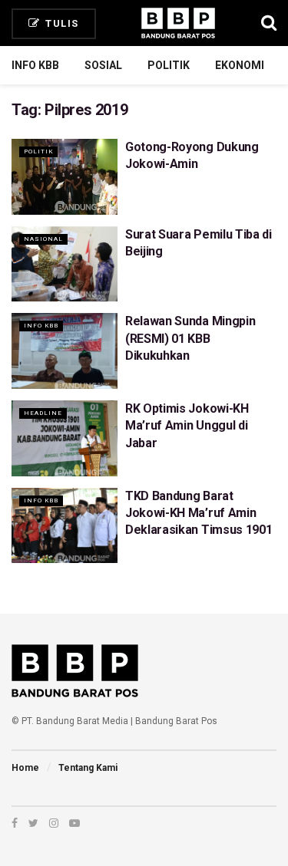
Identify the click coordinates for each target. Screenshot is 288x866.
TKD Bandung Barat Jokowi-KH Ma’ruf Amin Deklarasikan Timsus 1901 (198, 513)
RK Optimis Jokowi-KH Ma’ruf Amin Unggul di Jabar (187, 425)
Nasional (43, 238)
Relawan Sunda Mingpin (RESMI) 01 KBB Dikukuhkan (190, 338)
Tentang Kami (88, 767)
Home (25, 767)
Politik (168, 65)
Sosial (103, 65)
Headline (43, 413)
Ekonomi (239, 65)
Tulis (60, 23)
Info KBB (35, 65)
